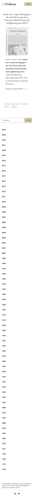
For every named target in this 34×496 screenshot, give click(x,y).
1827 (4, 444)
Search (28, 120)
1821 (4, 449)
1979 (4, 310)
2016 (4, 171)
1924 (4, 387)
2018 (4, 161)
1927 (4, 382)
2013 (4, 186)
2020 (4, 150)
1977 (4, 315)
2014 (4, 181)
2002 (4, 243)
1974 (4, 320)
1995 (4, 279)
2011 (4, 197)
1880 (4, 408)
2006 (4, 222)
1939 (4, 366)
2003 (4, 238)
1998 (4, 263)
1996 (4, 274)
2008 (4, 212)
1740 (4, 469)
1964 (4, 330)
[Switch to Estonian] (19, 493)
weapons (14, 107)
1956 (4, 356)
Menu (28, 4)
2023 (4, 135)
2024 (4, 130)
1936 (4, 372)
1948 (4, 361)
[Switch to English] (15, 493)
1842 (4, 438)
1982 (4, 305)
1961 (4, 341)
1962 (4, 336)
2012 (4, 191)
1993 (4, 289)
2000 (4, 253)
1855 (4, 428)
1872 (4, 413)
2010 (4, 202)
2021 (4, 145)
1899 (4, 392)
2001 (4, 248)
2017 (4, 166)
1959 (4, 346)
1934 (4, 377)
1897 (4, 397)
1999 (4, 258)
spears (7, 107)
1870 (4, 418)
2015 (4, 176)
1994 (4, 284)
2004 (4, 233)
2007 (4, 217)
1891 (4, 402)
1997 (4, 269)
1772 (4, 464)
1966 (4, 325)
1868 (4, 423)
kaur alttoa (24, 104)
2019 (4, 155)
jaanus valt (15, 104)
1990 (4, 294)
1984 (4, 300)
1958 (4, 351)
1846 (4, 433)
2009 (4, 207)
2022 (4, 140)
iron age (7, 104)
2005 (4, 227)
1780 (4, 459)
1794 (4, 454)
